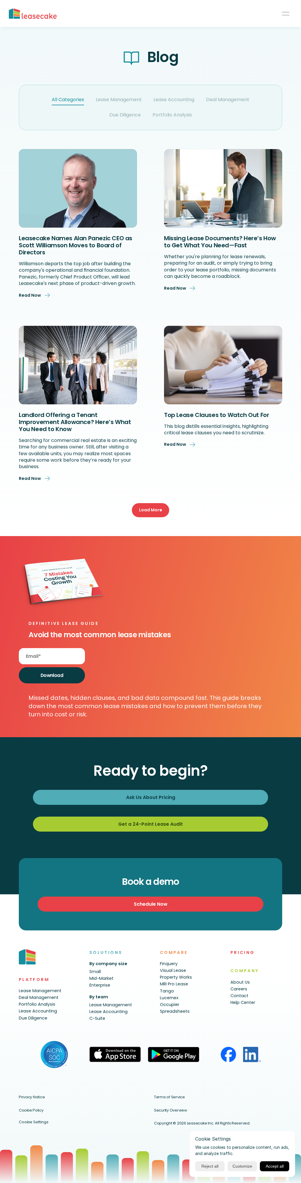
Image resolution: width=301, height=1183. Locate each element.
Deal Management (227, 99)
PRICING (242, 952)
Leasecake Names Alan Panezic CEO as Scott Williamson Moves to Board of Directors (76, 245)
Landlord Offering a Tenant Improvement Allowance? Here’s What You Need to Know (75, 422)
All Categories (68, 99)
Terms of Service (169, 1096)
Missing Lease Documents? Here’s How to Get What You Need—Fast (220, 241)
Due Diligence (125, 114)
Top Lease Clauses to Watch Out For (216, 415)
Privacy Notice (32, 1096)
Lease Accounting (173, 99)
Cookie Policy (31, 1110)
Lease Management (119, 99)
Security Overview (170, 1110)
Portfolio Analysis (172, 114)
